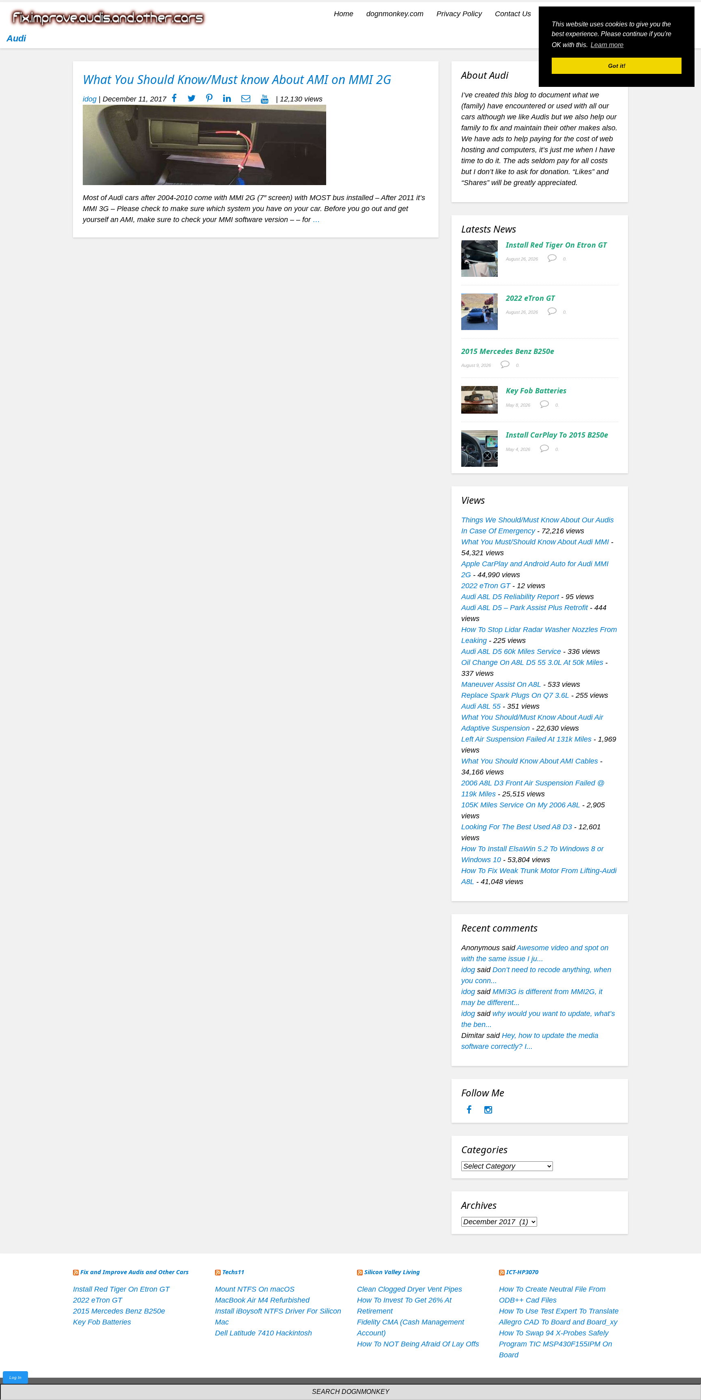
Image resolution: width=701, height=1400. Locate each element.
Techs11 (233, 1272)
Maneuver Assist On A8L (501, 684)
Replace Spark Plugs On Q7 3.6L (515, 695)
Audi (16, 38)
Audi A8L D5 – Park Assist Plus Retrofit (524, 608)
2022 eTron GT (530, 298)
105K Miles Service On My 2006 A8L (520, 805)
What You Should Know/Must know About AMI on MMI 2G (237, 79)
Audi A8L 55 (481, 706)
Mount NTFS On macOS (255, 1289)
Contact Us (513, 14)
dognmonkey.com (395, 14)
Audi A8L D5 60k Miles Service (511, 651)
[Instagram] (488, 1111)
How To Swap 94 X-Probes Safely (554, 1333)
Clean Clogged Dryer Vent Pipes (409, 1289)
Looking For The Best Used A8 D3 (516, 827)
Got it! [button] (617, 66)
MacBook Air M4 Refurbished (262, 1300)
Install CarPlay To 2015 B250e (557, 435)
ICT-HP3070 (522, 1272)
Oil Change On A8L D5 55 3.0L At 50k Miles (532, 662)
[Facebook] (470, 1111)
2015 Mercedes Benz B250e (507, 351)
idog (90, 99)
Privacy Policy (459, 14)
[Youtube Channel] (265, 99)
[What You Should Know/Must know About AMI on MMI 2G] (204, 144)
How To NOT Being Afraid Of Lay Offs (418, 1344)
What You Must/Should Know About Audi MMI (535, 542)
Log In (15, 1377)
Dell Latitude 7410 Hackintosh (263, 1333)
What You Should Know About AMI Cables (529, 761)
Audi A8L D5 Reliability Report (510, 597)
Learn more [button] (607, 44)
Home (343, 14)
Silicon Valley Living (392, 1272)
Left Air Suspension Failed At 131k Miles (526, 739)
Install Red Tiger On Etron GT (556, 245)
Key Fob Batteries (536, 390)
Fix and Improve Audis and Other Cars (134, 1272)
